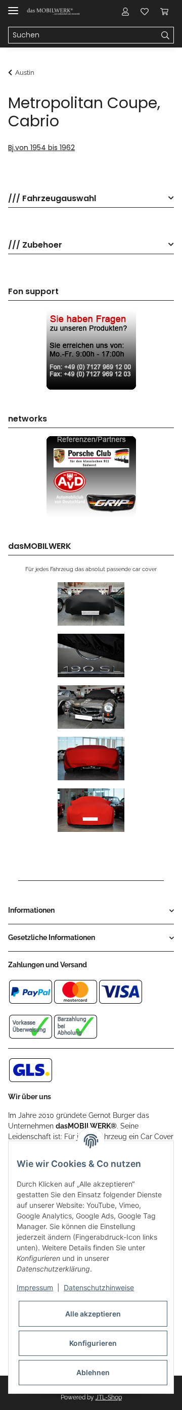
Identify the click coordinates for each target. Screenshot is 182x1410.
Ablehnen (93, 1372)
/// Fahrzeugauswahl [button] (52, 199)
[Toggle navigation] (13, 6)
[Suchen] (165, 35)
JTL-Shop (109, 1397)
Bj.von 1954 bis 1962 (41, 148)
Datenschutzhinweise (99, 1287)
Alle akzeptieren (93, 1313)
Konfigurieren (93, 1343)
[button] (125, 11)
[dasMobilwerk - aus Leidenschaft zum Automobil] (53, 11)
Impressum (35, 1287)
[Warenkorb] (164, 11)
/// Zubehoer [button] (35, 245)
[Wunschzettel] (144, 11)
